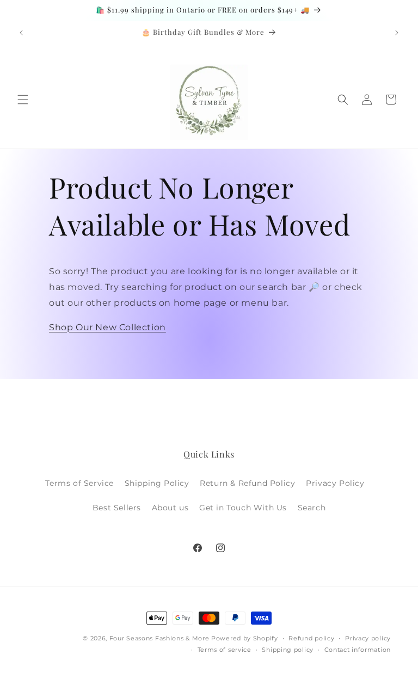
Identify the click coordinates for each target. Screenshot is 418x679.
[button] (23, 100)
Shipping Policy (157, 483)
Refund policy (311, 638)
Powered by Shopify (244, 638)
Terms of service (224, 649)
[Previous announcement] (21, 33)
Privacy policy (368, 638)
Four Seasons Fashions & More (159, 638)
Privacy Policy (335, 483)
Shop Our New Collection (107, 327)
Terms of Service (79, 483)
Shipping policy (288, 649)
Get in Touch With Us (243, 508)
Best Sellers (117, 508)
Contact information (357, 649)
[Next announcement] (397, 33)
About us (170, 508)
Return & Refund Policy (247, 483)
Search (312, 508)
